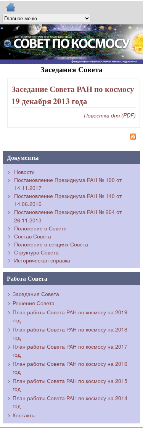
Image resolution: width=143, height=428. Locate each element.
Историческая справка (42, 260)
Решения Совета (34, 303)
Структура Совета (36, 252)
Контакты (24, 415)
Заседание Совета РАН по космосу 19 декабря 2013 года (72, 95)
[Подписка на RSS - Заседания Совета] (71, 138)
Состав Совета (32, 236)
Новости (24, 171)
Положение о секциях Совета (51, 244)
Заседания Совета (36, 294)
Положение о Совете (40, 228)
